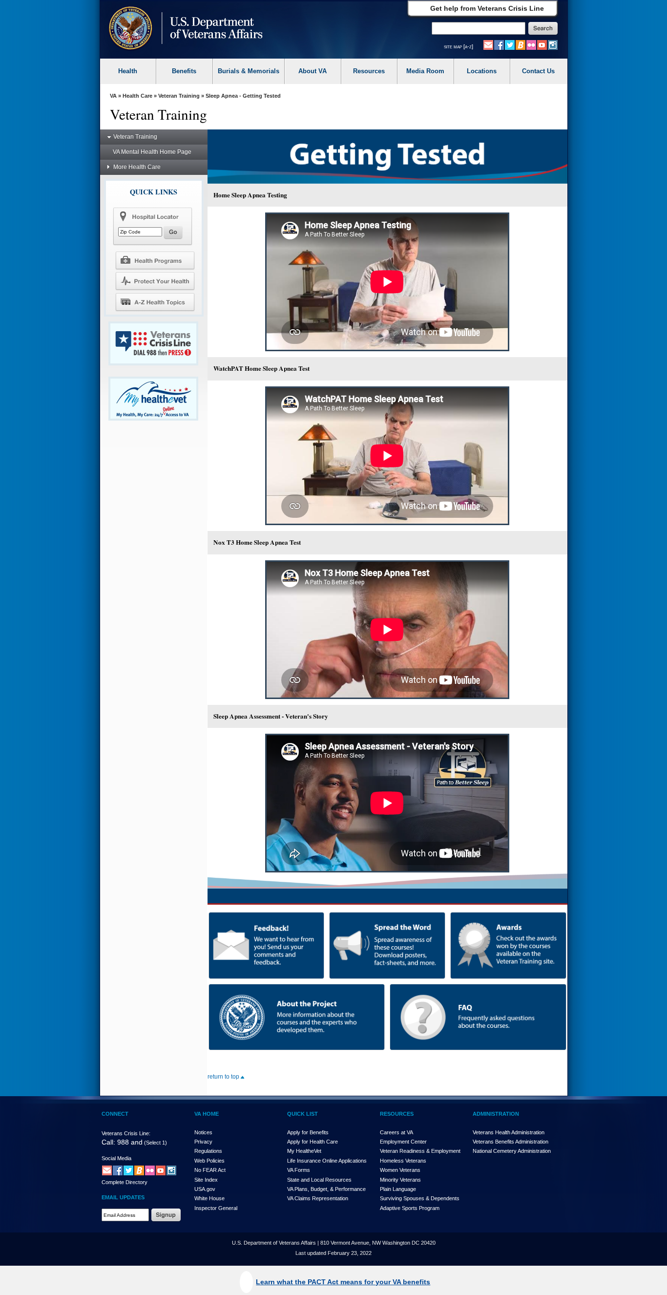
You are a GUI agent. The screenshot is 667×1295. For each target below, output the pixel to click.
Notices (203, 1132)
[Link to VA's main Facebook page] (499, 44)
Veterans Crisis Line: (126, 1133)
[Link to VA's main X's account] (128, 1170)
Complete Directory (124, 1182)
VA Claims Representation (317, 1198)
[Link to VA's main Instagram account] (552, 44)
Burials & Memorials (248, 71)
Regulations (208, 1151)
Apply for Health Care (312, 1142)
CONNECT (115, 1114)
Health (127, 71)
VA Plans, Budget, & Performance (326, 1189)
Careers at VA (396, 1132)
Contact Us (538, 71)
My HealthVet (304, 1151)
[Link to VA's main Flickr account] (531, 44)
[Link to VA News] (520, 44)
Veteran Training (179, 96)
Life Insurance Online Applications (327, 1161)
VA (113, 96)
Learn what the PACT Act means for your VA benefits (343, 1282)
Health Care (137, 96)
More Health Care (137, 167)
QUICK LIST (302, 1114)
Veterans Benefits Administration (510, 1142)
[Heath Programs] (154, 259)
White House (209, 1198)
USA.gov (204, 1189)
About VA (312, 71)
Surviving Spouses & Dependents (419, 1198)
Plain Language (398, 1189)
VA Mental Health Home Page (152, 152)
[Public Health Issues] (154, 280)
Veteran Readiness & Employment (420, 1151)
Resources (369, 71)
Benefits (184, 71)
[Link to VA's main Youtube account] (542, 44)
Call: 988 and (122, 1142)
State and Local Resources (319, 1180)
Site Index (206, 1180)
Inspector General (215, 1208)
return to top (224, 1076)
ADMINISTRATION (496, 1114)
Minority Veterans (400, 1180)
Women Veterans (400, 1170)
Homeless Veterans (403, 1161)
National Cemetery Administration (512, 1151)
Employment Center (403, 1142)
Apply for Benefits (308, 1132)
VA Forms (298, 1170)
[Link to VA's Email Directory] (488, 44)
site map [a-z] (458, 46)
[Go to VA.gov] (183, 29)
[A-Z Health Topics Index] (154, 301)
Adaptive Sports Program (409, 1208)
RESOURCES (397, 1114)
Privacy (203, 1142)
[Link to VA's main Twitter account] (509, 44)
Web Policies (209, 1161)
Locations (482, 71)
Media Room (425, 71)
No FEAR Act (210, 1170)
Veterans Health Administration (508, 1132)
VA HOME (206, 1114)
